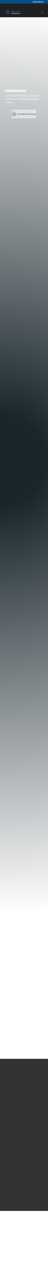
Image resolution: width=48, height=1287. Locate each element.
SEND (36, 49)
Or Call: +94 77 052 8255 (34, 81)
